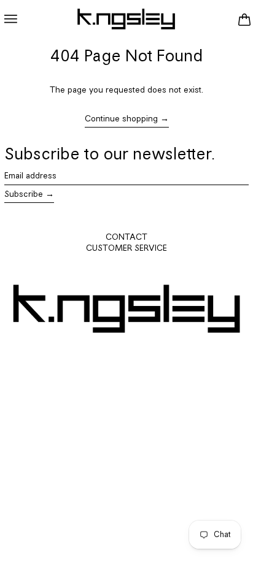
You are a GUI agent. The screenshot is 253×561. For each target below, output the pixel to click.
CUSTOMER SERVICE (126, 248)
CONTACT (126, 237)
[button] (243, 19)
